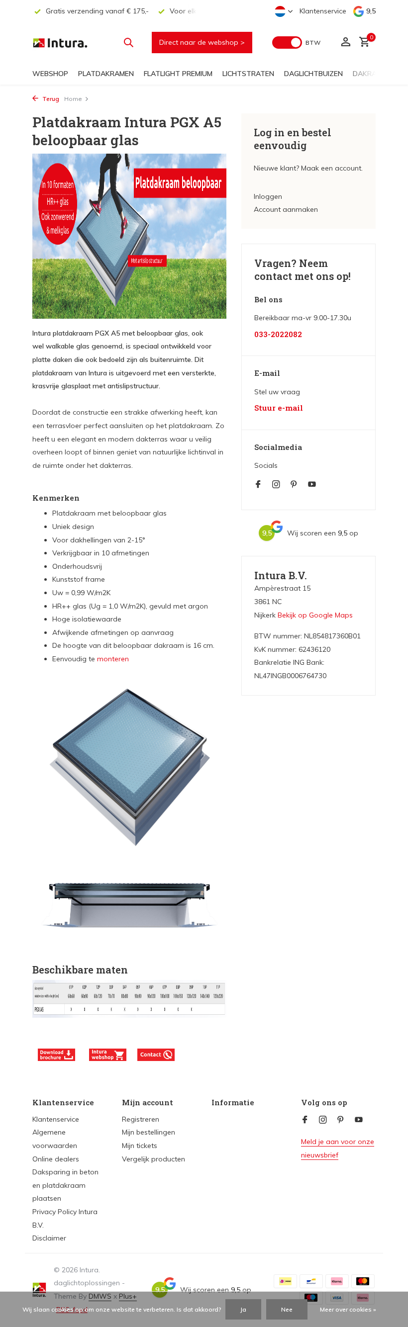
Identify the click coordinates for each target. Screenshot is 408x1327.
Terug (50, 98)
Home (73, 98)
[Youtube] (312, 484)
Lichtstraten (248, 73)
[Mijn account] (345, 42)
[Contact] (156, 1054)
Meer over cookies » (348, 1309)
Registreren (140, 1119)
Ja (243, 1309)
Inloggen (268, 196)
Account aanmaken (286, 209)
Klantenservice (323, 10)
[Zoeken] (128, 42)
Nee (287, 1309)
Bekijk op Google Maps (315, 615)
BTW (313, 42)
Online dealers (55, 1158)
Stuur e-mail (278, 408)
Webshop (50, 73)
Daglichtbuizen (313, 73)
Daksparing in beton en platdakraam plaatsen (65, 1185)
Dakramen (372, 73)
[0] (362, 42)
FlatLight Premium (178, 73)
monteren (113, 658)
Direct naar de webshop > (202, 42)
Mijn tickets (139, 1145)
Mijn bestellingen (148, 1132)
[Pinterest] (294, 484)
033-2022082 (278, 334)
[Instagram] (276, 484)
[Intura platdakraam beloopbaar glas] (107, 1054)
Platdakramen (106, 73)
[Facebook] (258, 484)
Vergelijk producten (153, 1158)
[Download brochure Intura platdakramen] (56, 1054)
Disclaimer (49, 1238)
